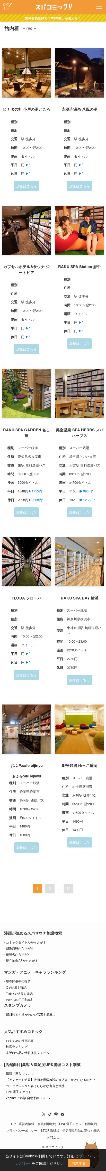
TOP (12, 1123)
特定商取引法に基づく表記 (81, 1130)
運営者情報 (26, 1123)
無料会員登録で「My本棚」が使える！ (53, 18)
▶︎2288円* (35, 499)
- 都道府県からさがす (19, 948)
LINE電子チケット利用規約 (78, 1123)
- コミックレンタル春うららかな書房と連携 (34, 1085)
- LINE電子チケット (17, 1091)
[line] (56, 1114)
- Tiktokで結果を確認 (18, 993)
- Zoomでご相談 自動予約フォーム (28, 1098)
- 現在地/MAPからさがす (21, 960)
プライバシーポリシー (21, 1130)
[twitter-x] (43, 1114)
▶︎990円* (86, 491)
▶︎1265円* (87, 499)
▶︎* (27, 164)
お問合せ (53, 1137)
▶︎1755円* (35, 491)
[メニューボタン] (99, 7)
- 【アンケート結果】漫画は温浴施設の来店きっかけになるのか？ (49, 1079)
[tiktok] (50, 1114)
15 (68, 888)
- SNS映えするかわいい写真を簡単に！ (31, 1014)
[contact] (62, 1114)
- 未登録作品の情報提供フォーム (26, 1052)
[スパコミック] (53, 7)
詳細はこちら (26, 186)
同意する (79, 1163)
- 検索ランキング (16, 1046)
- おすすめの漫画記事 (19, 1040)
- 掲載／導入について (19, 1073)
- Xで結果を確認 (15, 987)
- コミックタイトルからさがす (25, 942)
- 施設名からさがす (17, 954)
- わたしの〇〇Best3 (18, 999)
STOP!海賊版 (50, 1130)
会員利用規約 (47, 1123)
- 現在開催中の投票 (17, 981)
